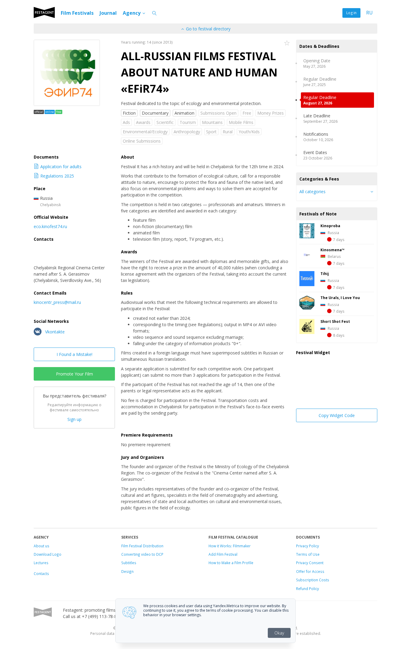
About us (41, 545)
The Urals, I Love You (340, 297)
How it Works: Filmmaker (230, 545)
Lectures (41, 562)
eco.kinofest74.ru (50, 226)
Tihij (324, 273)
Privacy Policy (307, 545)
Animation (184, 113)
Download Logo (47, 554)
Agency (132, 13)
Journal (108, 13)
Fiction (129, 113)
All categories (312, 191)
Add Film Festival (223, 554)
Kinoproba (330, 225)
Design (127, 571)
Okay (279, 633)
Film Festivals (77, 13)
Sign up (74, 419)
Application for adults (61, 166)
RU (369, 13)
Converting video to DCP (142, 554)
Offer (300, 571)
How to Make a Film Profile (231, 562)
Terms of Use (308, 554)
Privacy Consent (309, 562)
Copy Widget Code (337, 415)
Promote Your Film (74, 374)
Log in (351, 12)
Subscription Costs (312, 579)
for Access (314, 571)
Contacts (41, 573)
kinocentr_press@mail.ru (57, 302)
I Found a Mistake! (74, 354)
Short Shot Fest (335, 321)
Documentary (155, 113)
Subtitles (128, 562)
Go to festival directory (207, 29)
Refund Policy (307, 588)
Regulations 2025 (57, 176)
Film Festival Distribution (142, 545)
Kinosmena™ (332, 249)
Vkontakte (54, 332)
